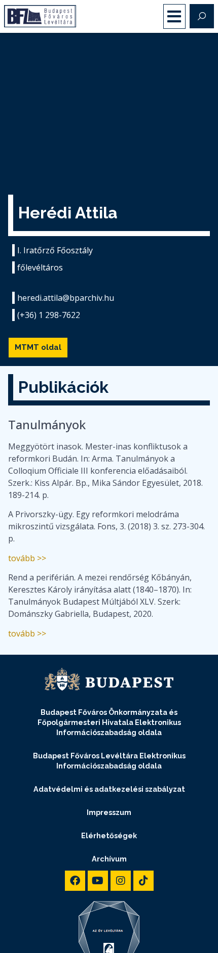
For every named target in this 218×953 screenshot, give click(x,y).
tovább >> (27, 558)
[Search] (202, 16)
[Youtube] (98, 881)
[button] (174, 16)
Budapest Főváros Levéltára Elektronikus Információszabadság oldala (109, 760)
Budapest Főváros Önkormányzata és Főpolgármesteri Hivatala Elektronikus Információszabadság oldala (109, 722)
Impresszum (109, 812)
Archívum (109, 858)
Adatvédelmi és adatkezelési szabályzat (109, 789)
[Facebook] (75, 881)
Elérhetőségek (109, 835)
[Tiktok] (143, 881)
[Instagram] (121, 881)
